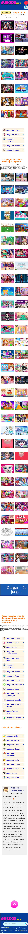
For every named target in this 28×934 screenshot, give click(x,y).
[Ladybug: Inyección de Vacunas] (7, 558)
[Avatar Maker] (7, 393)
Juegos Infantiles (12, 777)
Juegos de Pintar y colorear (13, 659)
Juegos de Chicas (13, 130)
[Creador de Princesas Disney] (21, 292)
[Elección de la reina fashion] (21, 317)
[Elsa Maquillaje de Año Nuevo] (7, 457)
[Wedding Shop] (21, 305)
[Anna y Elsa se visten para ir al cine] (7, 520)
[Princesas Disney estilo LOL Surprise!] (7, 330)
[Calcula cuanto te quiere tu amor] (7, 444)
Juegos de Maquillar (14, 700)
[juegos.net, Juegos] (10, 2)
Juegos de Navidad (13, 718)
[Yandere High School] (21, 444)
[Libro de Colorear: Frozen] (7, 431)
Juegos (24, 928)
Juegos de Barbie (13, 146)
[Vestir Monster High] (21, 254)
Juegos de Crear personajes (12, 694)
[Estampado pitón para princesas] (7, 191)
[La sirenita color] (7, 292)
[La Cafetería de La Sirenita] (7, 203)
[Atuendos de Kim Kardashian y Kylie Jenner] (7, 178)
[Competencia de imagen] (21, 102)
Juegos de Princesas (10, 140)
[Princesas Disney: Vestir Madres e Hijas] (21, 368)
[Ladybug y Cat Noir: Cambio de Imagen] (7, 279)
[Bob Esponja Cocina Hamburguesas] (7, 216)
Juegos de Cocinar (13, 680)
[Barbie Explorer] (7, 102)
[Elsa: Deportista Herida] (7, 355)
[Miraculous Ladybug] (21, 533)
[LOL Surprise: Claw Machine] (7, 317)
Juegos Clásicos (12, 740)
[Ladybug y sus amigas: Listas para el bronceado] (21, 545)
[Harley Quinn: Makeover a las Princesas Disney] (7, 89)
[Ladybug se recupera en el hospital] (7, 495)
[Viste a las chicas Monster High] (21, 507)
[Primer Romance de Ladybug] (21, 355)
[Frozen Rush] (21, 191)
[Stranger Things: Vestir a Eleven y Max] (7, 507)
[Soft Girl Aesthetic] (21, 393)
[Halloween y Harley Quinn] (21, 381)
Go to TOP (14, 904)
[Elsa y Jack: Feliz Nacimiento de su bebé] (21, 203)
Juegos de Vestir (12, 135)
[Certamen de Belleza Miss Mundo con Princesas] (7, 115)
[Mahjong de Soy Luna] (21, 419)
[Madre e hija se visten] (7, 241)
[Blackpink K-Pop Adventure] (21, 77)
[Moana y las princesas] (7, 381)
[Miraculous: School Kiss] (21, 495)
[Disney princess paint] (7, 533)
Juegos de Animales (14, 685)
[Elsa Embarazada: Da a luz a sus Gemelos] (7, 51)
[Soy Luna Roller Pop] (21, 343)
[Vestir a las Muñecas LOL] (7, 305)
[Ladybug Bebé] (7, 482)
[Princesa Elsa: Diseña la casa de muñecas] (21, 267)
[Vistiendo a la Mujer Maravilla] (7, 254)
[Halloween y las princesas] (7, 406)
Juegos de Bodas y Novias (13, 705)
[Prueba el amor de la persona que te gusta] (21, 457)
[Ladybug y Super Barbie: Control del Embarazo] (21, 64)
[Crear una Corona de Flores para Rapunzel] (7, 343)
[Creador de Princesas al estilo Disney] (21, 406)
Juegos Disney (12, 647)
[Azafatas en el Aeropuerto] (21, 89)
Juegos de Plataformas (10, 754)
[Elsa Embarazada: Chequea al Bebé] (21, 469)
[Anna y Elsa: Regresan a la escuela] (7, 267)
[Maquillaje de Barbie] (21, 241)
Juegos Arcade (12, 736)
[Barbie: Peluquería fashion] (7, 571)
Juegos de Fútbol (12, 745)
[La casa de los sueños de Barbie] (7, 545)
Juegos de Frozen (13, 676)
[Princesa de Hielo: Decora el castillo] (21, 431)
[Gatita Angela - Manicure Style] (7, 469)
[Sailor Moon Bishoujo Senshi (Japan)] (21, 39)
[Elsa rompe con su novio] (21, 26)
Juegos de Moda (12, 150)
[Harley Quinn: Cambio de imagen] (7, 368)
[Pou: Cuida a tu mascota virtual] (21, 520)
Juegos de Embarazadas (11, 653)
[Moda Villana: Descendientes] (21, 279)
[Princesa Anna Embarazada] (7, 419)
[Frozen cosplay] (21, 229)
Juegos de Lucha (12, 760)
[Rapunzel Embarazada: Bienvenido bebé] (21, 482)
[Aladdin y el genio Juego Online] (21, 51)
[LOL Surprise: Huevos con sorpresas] (21, 216)
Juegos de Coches (13, 749)
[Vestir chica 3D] (21, 571)
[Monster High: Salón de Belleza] (7, 64)
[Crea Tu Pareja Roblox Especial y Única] (21, 178)
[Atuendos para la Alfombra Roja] (21, 115)
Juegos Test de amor (12, 712)
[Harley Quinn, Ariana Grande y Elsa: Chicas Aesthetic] (21, 330)
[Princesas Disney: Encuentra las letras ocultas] (7, 77)
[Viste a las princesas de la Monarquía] (21, 558)
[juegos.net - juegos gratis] (11, 919)
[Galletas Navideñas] (7, 229)
